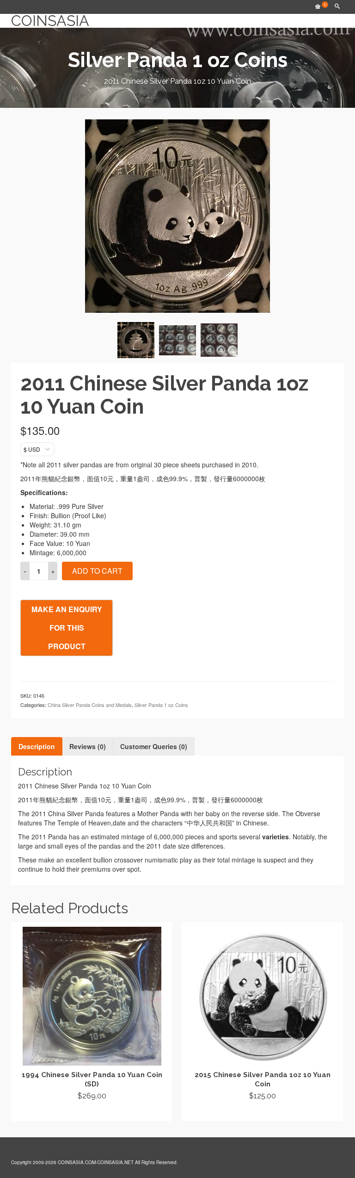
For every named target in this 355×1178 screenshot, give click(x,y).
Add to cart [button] (91, 1113)
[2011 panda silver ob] (135, 340)
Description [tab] (36, 746)
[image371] (219, 340)
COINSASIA (50, 21)
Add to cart (97, 570)
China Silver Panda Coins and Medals (90, 704)
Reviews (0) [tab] (87, 746)
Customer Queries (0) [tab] (153, 746)
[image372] (177, 340)
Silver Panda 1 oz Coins (161, 704)
